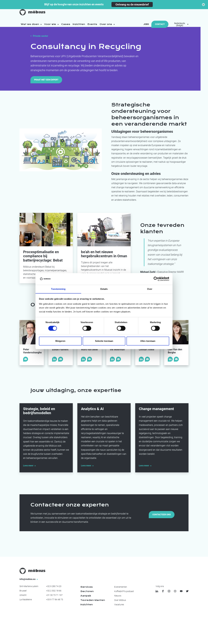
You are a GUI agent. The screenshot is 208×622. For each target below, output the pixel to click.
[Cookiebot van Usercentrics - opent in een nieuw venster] (156, 279)
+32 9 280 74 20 (53, 586)
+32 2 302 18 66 (53, 590)
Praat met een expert (46, 79)
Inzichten (79, 24)
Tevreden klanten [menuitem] (92, 600)
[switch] (87, 328)
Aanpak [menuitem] (85, 595)
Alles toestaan (147, 341)
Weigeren (60, 341)
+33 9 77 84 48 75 (54, 599)
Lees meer (28, 465)
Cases (65, 24)
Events (92, 24)
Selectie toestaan (104, 341)
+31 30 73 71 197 (54, 595)
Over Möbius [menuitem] (120, 600)
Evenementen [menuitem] (120, 587)
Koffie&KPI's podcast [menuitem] (124, 591)
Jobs (146, 24)
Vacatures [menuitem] (119, 604)
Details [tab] (104, 289)
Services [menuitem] (86, 587)
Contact (160, 24)
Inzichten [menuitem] (86, 604)
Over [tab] (149, 289)
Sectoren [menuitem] (87, 591)
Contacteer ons (161, 514)
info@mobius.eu (27, 579)
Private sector (40, 36)
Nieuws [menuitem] (117, 595)
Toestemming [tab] (58, 289)
